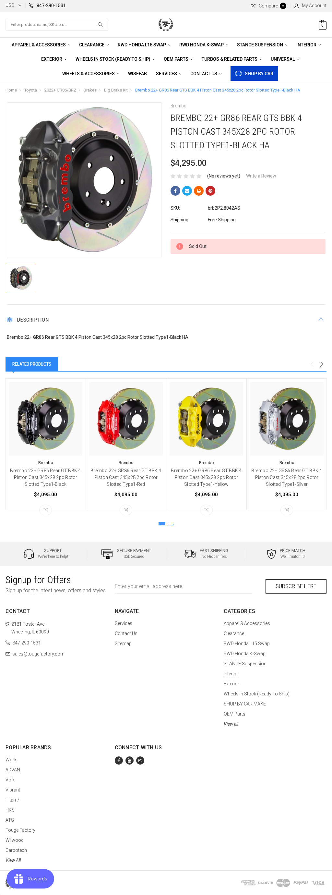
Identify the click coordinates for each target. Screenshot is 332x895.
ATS (10, 820)
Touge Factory (20, 830)
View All (13, 860)
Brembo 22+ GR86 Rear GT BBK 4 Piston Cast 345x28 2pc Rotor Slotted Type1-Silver (286, 477)
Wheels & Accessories (89, 73)
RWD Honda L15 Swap (142, 44)
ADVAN (13, 769)
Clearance (92, 44)
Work (11, 759)
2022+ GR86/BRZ (60, 90)
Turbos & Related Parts (230, 59)
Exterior (52, 59)
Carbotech (16, 850)
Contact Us (204, 73)
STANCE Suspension (260, 44)
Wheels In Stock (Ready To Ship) (113, 59)
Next (321, 364)
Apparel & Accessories (39, 44)
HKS (10, 810)
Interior (306, 44)
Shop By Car (259, 73)
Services (167, 73)
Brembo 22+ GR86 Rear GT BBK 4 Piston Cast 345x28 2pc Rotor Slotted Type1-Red (125, 477)
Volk (10, 779)
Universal (283, 59)
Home (11, 90)
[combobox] (57, 25)
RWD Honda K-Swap (202, 44)
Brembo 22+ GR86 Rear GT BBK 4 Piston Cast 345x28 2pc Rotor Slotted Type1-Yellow (206, 477)
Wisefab (137, 73)
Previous (312, 364)
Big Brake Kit (116, 90)
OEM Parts (176, 59)
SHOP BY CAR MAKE (245, 703)
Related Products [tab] (31, 364)
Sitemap (123, 643)
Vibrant (13, 789)
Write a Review (261, 175)
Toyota (30, 90)
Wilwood (15, 840)
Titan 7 (12, 800)
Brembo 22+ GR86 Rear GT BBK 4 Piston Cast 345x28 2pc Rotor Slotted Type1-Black (45, 477)
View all (231, 724)
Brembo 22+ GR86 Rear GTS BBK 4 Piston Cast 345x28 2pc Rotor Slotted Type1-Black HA (217, 90)
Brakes (90, 90)
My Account (314, 5)
